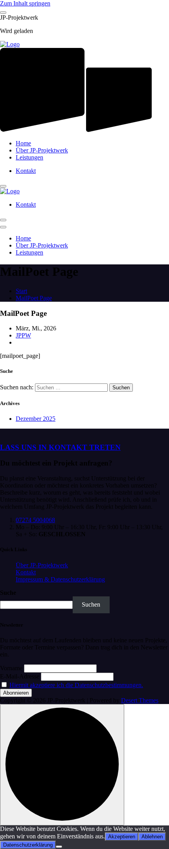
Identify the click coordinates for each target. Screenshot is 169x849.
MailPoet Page (34, 298)
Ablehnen (152, 837)
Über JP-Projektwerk (42, 150)
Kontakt (26, 170)
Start (21, 291)
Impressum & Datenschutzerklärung (60, 579)
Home (23, 143)
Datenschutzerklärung (28, 845)
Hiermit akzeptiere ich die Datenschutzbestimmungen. (76, 685)
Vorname (11, 668)
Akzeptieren (121, 837)
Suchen (91, 604)
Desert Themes (139, 700)
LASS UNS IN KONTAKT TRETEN (60, 447)
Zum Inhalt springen (25, 3)
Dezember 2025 (35, 418)
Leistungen (29, 157)
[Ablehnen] (59, 846)
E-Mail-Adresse (19, 676)
